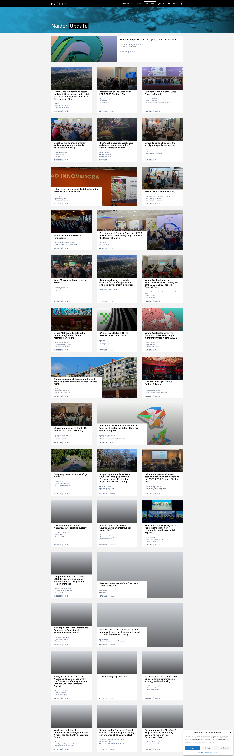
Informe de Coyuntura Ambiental (110, 535)
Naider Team (59, 534)
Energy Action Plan (106, 741)
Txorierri (57, 156)
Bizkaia (57, 104)
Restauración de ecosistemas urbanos (112, 490)
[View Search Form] (181, 4)
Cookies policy (200, 752)
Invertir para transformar (128, 46)
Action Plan (103, 242)
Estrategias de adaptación (63, 483)
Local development (61, 152)
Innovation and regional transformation (158, 196)
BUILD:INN (103, 340)
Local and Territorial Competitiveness (66, 244)
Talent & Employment (61, 154)
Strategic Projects (105, 344)
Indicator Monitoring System (154, 742)
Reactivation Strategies (62, 691)
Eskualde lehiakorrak (61, 105)
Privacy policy (208, 752)
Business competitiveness (63, 588)
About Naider (127, 4)
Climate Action (104, 639)
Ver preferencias (224, 748)
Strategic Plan (104, 102)
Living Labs (103, 590)
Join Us (161, 4)
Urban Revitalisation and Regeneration (158, 102)
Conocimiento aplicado (62, 435)
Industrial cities (150, 295)
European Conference (61, 287)
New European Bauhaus (153, 198)
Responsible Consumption (63, 392)
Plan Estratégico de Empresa (109, 437)
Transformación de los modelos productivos (69, 437)
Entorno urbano (60, 481)
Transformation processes (154, 153)
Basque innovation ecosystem (64, 242)
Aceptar (192, 748)
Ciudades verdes (105, 486)
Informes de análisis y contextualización (112, 537)
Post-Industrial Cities (152, 99)
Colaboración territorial (153, 391)
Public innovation (151, 152)
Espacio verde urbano (107, 488)
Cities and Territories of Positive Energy (112, 739)
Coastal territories (105, 156)
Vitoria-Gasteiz (150, 297)
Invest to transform (127, 48)
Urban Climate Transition (63, 291)
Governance (149, 150)
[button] (230, 732)
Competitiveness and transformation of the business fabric (162, 293)
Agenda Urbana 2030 (152, 342)
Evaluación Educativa (61, 639)
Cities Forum (59, 196)
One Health (103, 592)
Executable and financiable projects (132, 44)
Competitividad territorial (154, 486)
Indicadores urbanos (152, 346)
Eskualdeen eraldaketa (62, 107)
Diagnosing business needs (108, 289)
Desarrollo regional (61, 592)
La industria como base (62, 532)
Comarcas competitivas (107, 435)
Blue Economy (104, 152)
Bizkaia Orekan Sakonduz (154, 389)
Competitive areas (60, 742)
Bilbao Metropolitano (152, 689)
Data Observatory (60, 198)
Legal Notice (216, 752)
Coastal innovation (106, 154)
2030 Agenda (59, 389)
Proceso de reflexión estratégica (156, 488)
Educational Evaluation (62, 637)
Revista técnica (59, 536)
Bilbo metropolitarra (61, 342)
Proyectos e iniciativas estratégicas (156, 490)
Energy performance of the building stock (113, 743)
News (139, 4)
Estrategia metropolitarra (63, 344)
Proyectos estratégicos (107, 342)
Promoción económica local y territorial (158, 392)
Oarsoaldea (103, 101)
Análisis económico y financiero (155, 686)
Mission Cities (59, 289)
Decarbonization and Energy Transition (112, 641)
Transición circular (60, 439)
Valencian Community (152, 744)
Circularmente (104, 244)
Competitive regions (106, 99)
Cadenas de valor (151, 537)
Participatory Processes (62, 391)
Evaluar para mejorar (61, 641)
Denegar (208, 748)
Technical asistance (61, 694)
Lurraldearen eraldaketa (62, 346)
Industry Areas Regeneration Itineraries (67, 744)
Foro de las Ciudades (61, 200)
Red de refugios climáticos (63, 485)
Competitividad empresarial (63, 590)
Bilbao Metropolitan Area (153, 688)
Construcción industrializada (154, 539)
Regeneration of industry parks (64, 745)
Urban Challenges (151, 101)
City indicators (150, 344)
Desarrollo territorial (152, 541)
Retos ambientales (106, 538)
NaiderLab (150, 4)
